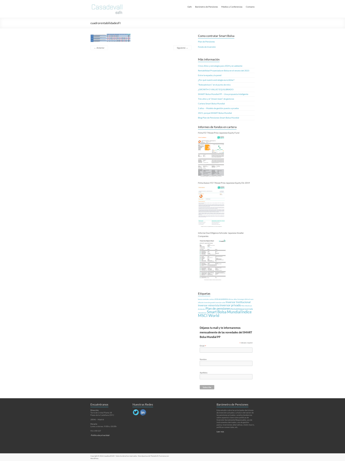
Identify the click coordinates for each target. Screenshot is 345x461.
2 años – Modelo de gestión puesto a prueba (218, 108)
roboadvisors (202, 313)
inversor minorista (208, 305)
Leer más (220, 431)
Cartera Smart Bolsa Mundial (211, 103)
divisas (231, 299)
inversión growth (209, 302)
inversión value (220, 302)
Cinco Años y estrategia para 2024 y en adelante (220, 65)
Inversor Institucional (238, 302)
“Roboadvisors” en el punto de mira (214, 84)
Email (203, 346)
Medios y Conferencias (231, 6)
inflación (201, 302)
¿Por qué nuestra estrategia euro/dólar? (216, 80)
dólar (235, 299)
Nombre (203, 359)
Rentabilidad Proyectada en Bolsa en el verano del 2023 (223, 70)
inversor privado (230, 305)
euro (251, 299)
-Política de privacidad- (100, 435)
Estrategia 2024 (242, 299)
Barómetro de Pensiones (206, 6)
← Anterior (99, 47)
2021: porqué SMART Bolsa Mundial (215, 113)
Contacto (250, 6)
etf (249, 299)
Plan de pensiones (218, 308)
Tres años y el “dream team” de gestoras (216, 98)
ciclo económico (221, 299)
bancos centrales (203, 299)
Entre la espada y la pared (209, 75)
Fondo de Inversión (207, 47)
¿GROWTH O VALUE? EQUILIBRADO (216, 89)
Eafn (190, 6)
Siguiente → (182, 47)
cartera (211, 299)
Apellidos (203, 373)
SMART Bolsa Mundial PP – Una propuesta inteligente (223, 94)
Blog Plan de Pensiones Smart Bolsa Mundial (218, 117)
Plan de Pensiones (206, 41)
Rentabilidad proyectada (242, 309)
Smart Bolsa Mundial (224, 312)
